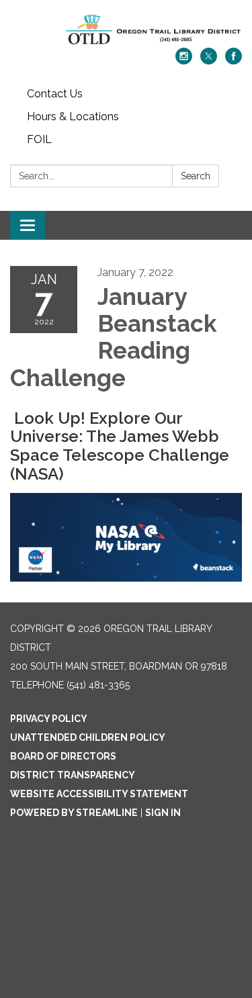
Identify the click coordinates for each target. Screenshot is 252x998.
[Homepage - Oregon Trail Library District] (126, 30)
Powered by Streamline (74, 812)
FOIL (39, 139)
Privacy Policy (48, 718)
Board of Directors (63, 756)
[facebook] (233, 60)
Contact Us (55, 93)
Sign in (163, 812)
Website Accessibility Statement (99, 793)
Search (195, 176)
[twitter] (208, 60)
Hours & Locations (73, 116)
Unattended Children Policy (87, 737)
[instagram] (183, 60)
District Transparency (72, 775)
